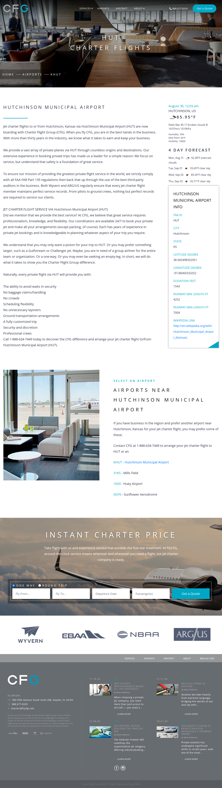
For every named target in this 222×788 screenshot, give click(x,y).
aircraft (169, 658)
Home (8, 74)
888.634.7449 (207, 658)
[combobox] (31, 593)
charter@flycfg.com (22, 708)
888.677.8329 (20, 704)
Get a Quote (191, 593)
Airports (103, 8)
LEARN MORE (124, 714)
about (187, 658)
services (130, 658)
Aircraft (122, 8)
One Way (25, 585)
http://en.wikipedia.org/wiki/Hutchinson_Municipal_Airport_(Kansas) (193, 331)
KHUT (56, 74)
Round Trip (55, 585)
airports (149, 658)
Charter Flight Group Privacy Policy (124, 784)
